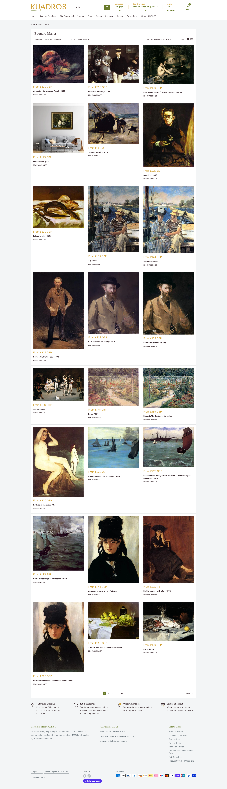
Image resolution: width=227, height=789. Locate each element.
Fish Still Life (148, 649)
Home (33, 16)
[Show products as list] (191, 39)
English (34, 772)
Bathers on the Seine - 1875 (45, 505)
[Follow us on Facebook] (84, 776)
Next (188, 693)
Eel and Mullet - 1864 (42, 236)
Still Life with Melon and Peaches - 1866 (105, 647)
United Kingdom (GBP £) (54, 772)
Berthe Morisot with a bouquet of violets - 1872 (53, 680)
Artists (120, 16)
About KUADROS (148, 16)
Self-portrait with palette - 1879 (102, 342)
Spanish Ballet (39, 409)
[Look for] (107, 7)
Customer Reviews (104, 16)
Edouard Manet (150, 96)
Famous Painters (176, 731)
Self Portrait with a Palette (154, 343)
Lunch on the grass (41, 161)
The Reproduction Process (72, 16)
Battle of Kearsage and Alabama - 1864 (50, 579)
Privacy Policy (175, 743)
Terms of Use (175, 739)
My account (171, 9)
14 (122, 693)
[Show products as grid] (188, 39)
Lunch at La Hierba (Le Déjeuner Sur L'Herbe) (162, 92)
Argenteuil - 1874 (150, 261)
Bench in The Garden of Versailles (157, 416)
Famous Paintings (48, 16)
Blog (90, 16)
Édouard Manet (43, 24)
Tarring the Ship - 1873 (98, 152)
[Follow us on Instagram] (89, 776)
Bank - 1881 (93, 414)
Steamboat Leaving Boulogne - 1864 (104, 476)
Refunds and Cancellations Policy (181, 751)
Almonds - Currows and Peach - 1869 (49, 91)
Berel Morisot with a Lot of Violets (102, 591)
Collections (132, 16)
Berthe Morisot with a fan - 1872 (157, 591)
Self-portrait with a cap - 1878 (46, 357)
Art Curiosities (175, 757)
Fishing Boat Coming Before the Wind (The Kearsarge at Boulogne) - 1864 (167, 476)
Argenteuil (92, 260)
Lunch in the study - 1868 (99, 91)
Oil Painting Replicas (178, 735)
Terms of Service (176, 747)
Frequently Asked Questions (181, 761)
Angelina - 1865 (150, 175)
